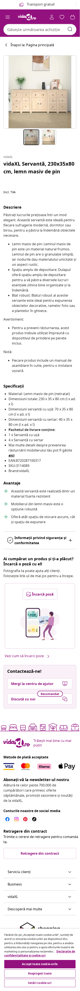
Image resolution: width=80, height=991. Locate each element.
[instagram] (16, 819)
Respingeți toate (40, 973)
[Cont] (51, 17)
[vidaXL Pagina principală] (27, 17)
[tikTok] (34, 819)
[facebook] (7, 819)
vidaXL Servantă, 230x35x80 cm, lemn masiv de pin (38, 167)
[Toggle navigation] (8, 17)
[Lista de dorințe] (62, 17)
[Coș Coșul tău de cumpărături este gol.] (72, 17)
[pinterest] (25, 819)
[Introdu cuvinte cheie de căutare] (70, 29)
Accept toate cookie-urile (40, 964)
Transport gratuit (40, 4)
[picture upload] (39, 624)
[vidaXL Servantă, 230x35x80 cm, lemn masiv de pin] (40, 92)
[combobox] (39, 29)
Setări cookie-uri (39, 983)
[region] (40, 958)
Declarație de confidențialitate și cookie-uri (39, 953)
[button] (39, 872)
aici (11, 455)
